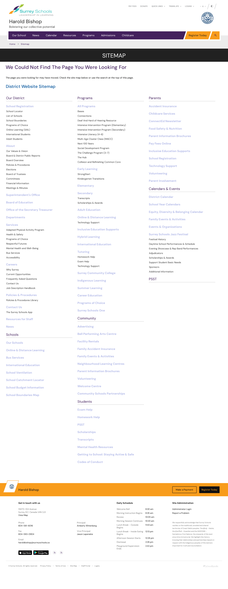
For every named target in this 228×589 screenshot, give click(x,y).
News (35, 35)
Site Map (73, 566)
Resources (69, 35)
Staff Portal (85, 566)
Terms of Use (60, 566)
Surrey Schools (16, 566)
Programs (88, 35)
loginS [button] (188, 6)
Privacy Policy (45, 566)
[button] (215, 35)
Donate (144, 6)
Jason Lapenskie (85, 534)
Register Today (198, 35)
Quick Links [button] (157, 6)
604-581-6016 (25, 525)
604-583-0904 (26, 534)
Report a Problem (180, 513)
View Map (23, 515)
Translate (174, 6)
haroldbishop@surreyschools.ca (34, 542)
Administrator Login (181, 509)
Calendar (51, 35)
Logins (97, 566)
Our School (19, 35)
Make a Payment (184, 489)
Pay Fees (132, 6)
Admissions (108, 35)
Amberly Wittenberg (87, 525)
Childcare (128, 35)
